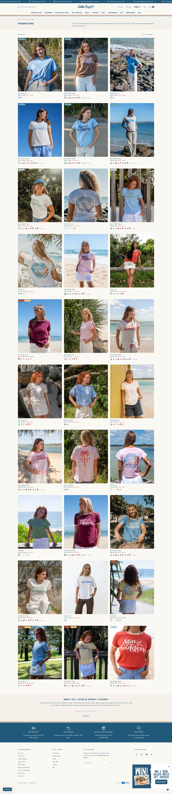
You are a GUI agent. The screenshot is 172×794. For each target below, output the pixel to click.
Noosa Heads (56, 756)
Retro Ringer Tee (23, 355)
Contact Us (21, 776)
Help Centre (140, 738)
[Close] (169, 766)
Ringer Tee (113, 289)
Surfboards (130, 13)
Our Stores (56, 753)
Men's (87, 13)
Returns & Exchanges (24, 770)
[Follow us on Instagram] (141, 754)
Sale (139, 13)
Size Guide (21, 773)
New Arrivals (77, 13)
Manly (54, 759)
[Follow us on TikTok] (151, 754)
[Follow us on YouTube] (146, 754)
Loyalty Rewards (22, 759)
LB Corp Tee (67, 616)
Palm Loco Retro (68, 420)
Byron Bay (55, 762)
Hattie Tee (21, 289)
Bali (54, 767)
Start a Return (22, 765)
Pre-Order (48, 13)
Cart (151, 7)
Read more (86, 716)
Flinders (55, 765)
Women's (95, 13)
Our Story (120, 7)
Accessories (112, 13)
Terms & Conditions (22, 783)
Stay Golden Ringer (69, 93)
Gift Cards (128, 7)
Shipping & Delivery (24, 767)
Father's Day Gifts (62, 13)
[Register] (110, 762)
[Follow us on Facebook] (136, 754)
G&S (121, 13)
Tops (29, 19)
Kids (103, 13)
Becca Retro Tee (22, 93)
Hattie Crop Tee (68, 224)
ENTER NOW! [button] (161, 782)
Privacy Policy (33, 783)
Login (144, 7)
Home (19, 19)
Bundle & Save (36, 13)
